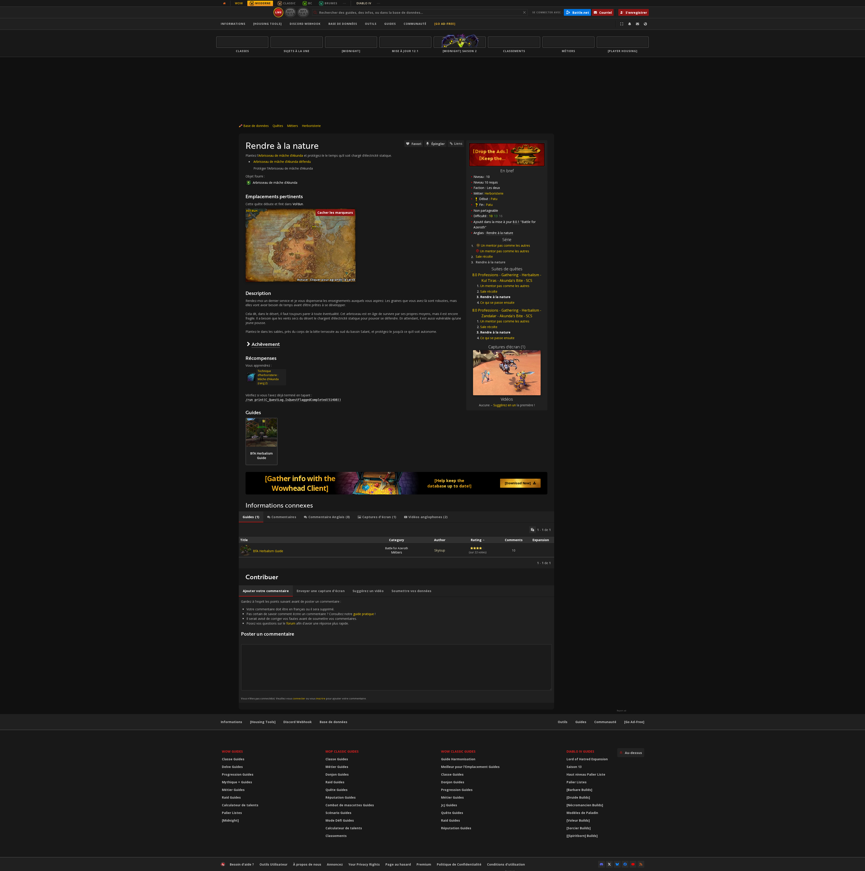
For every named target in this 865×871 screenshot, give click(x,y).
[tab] (251, 517)
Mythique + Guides (237, 782)
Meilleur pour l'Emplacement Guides (470, 767)
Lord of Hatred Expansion (587, 759)
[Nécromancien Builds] (585, 805)
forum (290, 623)
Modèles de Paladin (582, 813)
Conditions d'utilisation (506, 864)
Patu (494, 199)
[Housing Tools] (262, 722)
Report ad (621, 711)
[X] (609, 864)
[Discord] (601, 864)
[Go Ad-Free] (444, 24)
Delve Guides (232, 767)
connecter (299, 698)
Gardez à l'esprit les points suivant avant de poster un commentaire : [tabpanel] (308, 649)
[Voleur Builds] (578, 820)
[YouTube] (633, 864)
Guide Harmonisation (458, 759)
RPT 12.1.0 (290, 12)
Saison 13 (574, 767)
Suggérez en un (504, 405)
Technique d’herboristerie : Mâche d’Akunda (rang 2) (268, 377)
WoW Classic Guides (458, 751)
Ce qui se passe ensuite (497, 302)
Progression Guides (237, 774)
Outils (562, 722)
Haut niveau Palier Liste (586, 774)
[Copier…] (532, 529)
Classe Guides (233, 759)
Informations (233, 24)
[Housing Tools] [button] (267, 24)
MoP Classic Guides (342, 751)
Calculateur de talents (240, 805)
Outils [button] (370, 24)
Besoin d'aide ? (242, 864)
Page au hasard (398, 864)
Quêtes (278, 126)
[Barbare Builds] (579, 790)
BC (310, 3)
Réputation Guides (341, 797)
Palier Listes (232, 813)
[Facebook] (625, 864)
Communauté (415, 24)
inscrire (320, 698)
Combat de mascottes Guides (350, 805)
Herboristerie (311, 126)
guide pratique (363, 614)
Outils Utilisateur (273, 864)
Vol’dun (298, 204)
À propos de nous (307, 864)
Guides (390, 24)
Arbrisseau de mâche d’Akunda (280, 155)
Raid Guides (231, 797)
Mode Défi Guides (340, 820)
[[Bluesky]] (617, 864)
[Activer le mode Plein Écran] (621, 24)
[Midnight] (230, 820)
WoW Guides (232, 751)
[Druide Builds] (578, 797)
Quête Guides (337, 790)
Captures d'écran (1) (506, 346)
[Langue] (645, 24)
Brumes (331, 3)
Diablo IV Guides (580, 751)
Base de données (342, 24)
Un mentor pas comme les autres (505, 245)
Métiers (292, 126)
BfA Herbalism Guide (268, 551)
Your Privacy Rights (364, 864)
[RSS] (640, 864)
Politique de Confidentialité (459, 864)
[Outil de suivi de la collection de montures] (396, 483)
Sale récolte (484, 256)
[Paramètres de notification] (629, 24)
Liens (458, 143)
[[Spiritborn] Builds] (582, 836)
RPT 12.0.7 (303, 12)
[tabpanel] (396, 545)
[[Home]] (244, 12)
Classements (336, 836)
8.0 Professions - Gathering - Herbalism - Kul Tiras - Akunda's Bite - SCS (506, 277)
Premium (424, 864)
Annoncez (335, 864)
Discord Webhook (305, 24)
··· (344, 3)
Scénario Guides (338, 813)
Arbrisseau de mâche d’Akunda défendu (282, 161)
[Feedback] (637, 24)
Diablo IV (368, 3)
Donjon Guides (337, 774)
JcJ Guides (449, 805)
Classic (289, 3)
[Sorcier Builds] (579, 828)
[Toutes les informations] (224, 3)
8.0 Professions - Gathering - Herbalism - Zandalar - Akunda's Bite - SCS (506, 313)
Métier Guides (233, 790)
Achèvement (266, 343)
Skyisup (439, 550)
